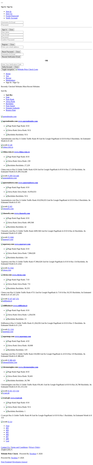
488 (7, 439)
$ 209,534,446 (13, 176)
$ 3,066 (11, 237)
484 (7, 430)
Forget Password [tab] (12, 16)
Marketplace (10, 80)
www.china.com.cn (22, 152)
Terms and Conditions (19, 447)
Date (7, 97)
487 (7, 437)
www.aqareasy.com (22, 244)
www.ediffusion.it (20, 306)
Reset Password (7, 52)
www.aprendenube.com (28, 121)
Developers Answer (19, 462)
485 (7, 432)
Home (8, 74)
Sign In (4, 30)
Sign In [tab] (8, 12)
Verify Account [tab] (11, 18)
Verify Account (7, 67)
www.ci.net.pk (16, 398)
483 (7, 428)
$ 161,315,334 (13, 391)
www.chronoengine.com (28, 367)
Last (7, 441)
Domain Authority (13, 108)
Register (5, 44)
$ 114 (10, 422)
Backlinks (9, 104)
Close (11, 30)
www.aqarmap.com (23, 336)
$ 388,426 (12, 360)
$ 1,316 (11, 329)
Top (7, 76)
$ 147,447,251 (13, 299)
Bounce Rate (11, 110)
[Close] (2, 2)
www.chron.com (19, 275)
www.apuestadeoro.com (28, 183)
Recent (8, 78)
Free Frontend (6, 462)
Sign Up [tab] (9, 14)
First (7, 426)
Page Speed (10, 106)
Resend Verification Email (11, 57)
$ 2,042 (11, 268)
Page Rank (10, 99)
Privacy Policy (34, 447)
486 (7, 434)
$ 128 (10, 145)
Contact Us (5, 447)
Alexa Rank (10, 101)
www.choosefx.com (22, 213)
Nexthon (33, 454)
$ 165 (10, 206)
